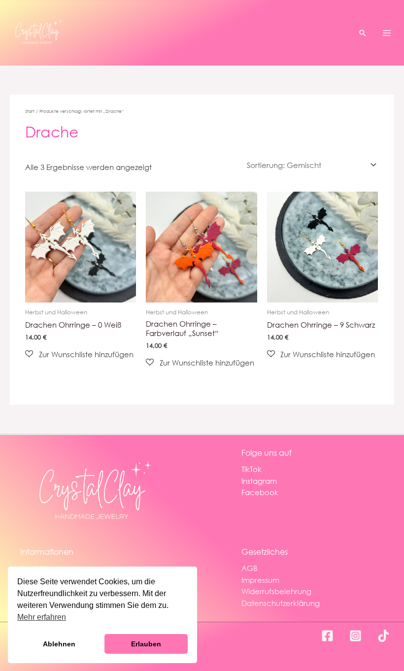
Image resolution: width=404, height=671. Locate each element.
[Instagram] (355, 636)
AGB (249, 568)
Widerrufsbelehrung (276, 591)
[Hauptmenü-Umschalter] (387, 32)
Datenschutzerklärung (280, 603)
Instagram (259, 481)
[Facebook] (327, 636)
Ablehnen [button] (59, 644)
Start (29, 111)
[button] (362, 33)
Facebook (259, 492)
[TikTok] (383, 636)
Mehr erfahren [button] (41, 617)
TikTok (251, 469)
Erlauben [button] (146, 644)
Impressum (260, 580)
